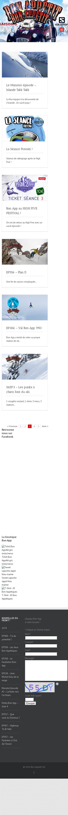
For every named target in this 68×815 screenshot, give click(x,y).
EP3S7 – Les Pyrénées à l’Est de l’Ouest (9, 740)
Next (44, 426)
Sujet (28, 650)
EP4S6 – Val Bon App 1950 (24, 328)
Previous (13, 426)
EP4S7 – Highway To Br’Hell (10, 727)
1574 (4, 628)
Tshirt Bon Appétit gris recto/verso (7, 560)
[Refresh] (57, 683)
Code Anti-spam (33, 695)
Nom (28, 634)
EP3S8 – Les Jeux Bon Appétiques (10, 649)
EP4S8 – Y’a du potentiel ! (9, 637)
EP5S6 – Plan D (16, 272)
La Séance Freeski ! (19, 149)
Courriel (29, 642)
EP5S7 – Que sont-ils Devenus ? (11, 716)
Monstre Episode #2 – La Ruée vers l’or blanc (10, 692)
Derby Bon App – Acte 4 (10, 705)
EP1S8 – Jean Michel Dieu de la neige (10, 677)
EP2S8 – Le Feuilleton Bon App (9, 662)
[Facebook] (34, 772)
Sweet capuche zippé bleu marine (9, 581)
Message (30, 658)
